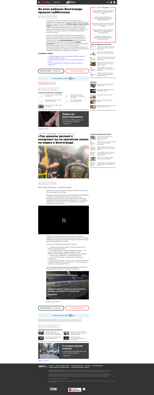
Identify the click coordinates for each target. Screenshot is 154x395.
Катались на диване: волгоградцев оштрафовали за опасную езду (78, 338)
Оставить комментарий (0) (77, 71)
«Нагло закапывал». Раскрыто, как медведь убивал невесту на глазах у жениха (106, 148)
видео (50, 236)
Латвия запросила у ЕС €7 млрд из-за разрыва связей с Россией (106, 106)
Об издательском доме (77, 365)
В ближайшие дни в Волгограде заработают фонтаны (53, 100)
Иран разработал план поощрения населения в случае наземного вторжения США (103, 31)
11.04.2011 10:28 (41, 6)
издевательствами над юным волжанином (65, 267)
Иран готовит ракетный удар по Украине (105, 101)
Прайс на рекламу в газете (62, 365)
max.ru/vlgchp (55, 302)
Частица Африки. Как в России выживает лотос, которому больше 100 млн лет (106, 69)
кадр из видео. (41, 179)
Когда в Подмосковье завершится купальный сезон (105, 85)
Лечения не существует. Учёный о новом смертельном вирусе (105, 158)
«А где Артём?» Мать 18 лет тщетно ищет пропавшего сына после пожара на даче (105, 153)
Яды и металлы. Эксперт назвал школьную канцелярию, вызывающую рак (105, 138)
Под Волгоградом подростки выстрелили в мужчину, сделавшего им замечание (66, 290)
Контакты (51, 365)
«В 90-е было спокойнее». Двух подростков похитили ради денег (105, 52)
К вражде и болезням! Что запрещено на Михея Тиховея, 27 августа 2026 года (103, 38)
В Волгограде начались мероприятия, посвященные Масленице (77, 96)
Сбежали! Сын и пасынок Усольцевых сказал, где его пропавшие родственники (106, 143)
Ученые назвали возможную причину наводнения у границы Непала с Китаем (103, 12)
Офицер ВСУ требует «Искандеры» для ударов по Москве (105, 90)
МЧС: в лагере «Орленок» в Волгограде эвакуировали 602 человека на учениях (103, 18)
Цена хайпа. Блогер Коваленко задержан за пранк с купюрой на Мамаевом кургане (78, 333)
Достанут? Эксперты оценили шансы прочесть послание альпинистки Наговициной (106, 58)
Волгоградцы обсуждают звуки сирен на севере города (53, 337)
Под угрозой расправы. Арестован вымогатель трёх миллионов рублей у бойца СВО (53, 333)
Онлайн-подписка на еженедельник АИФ (59, 367)
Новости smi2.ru (43, 129)
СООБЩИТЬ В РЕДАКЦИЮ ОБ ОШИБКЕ (80, 367)
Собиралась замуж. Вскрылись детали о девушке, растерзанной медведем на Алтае (105, 74)
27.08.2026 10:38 (42, 133)
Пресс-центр (88, 365)
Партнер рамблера (62, 389)
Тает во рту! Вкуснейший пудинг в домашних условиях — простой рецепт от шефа (105, 64)
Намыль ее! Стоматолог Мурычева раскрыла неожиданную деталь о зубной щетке (105, 48)
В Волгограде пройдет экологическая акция (76, 100)
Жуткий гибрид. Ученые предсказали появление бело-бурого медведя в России (106, 164)
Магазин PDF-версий (98, 365)
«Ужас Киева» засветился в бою (104, 94)
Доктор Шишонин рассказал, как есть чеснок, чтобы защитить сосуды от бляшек (103, 25)
